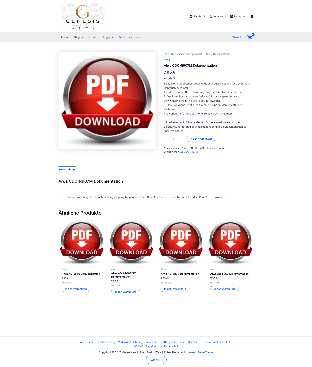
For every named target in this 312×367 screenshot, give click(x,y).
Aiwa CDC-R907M (188, 151)
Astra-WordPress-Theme (198, 352)
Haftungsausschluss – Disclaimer (181, 342)
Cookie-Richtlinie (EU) (217, 342)
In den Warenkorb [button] (76, 288)
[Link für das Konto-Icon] (252, 16)
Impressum (151, 342)
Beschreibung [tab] (67, 169)
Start (166, 54)
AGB (82, 342)
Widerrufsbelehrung (130, 342)
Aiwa (187, 54)
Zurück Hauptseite (129, 37)
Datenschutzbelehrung (102, 342)
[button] (81, 37)
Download (177, 54)
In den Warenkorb (201, 138)
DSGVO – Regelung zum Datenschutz (157, 346)
